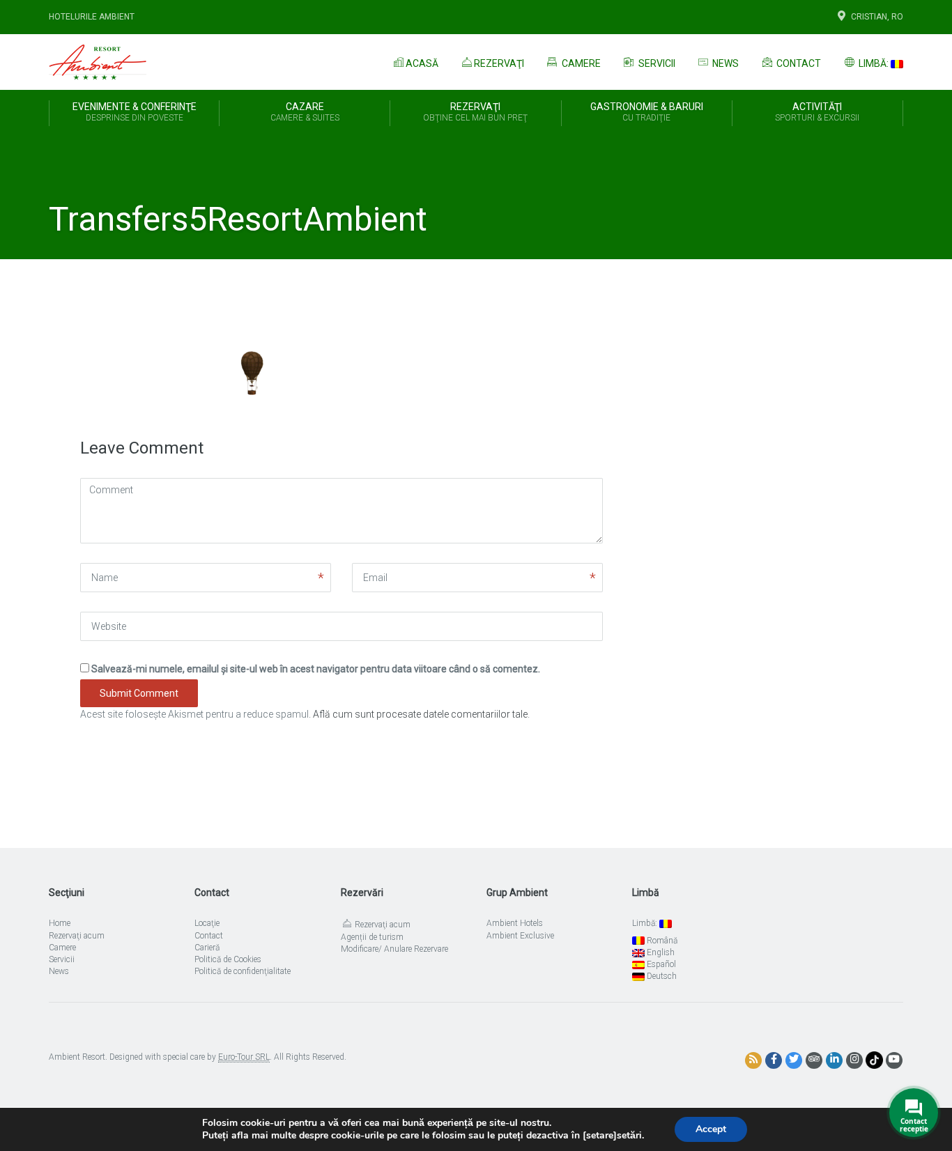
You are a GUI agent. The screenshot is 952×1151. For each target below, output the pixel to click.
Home (59, 923)
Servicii (655, 63)
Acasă (422, 63)
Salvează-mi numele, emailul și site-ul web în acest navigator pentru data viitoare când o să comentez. (315, 668)
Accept (711, 1129)
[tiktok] (874, 1060)
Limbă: (874, 63)
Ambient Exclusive (520, 936)
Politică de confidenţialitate (242, 971)
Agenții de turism (372, 937)
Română (661, 940)
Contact (797, 63)
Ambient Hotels (514, 923)
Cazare (304, 112)
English (660, 952)
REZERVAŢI (475, 112)
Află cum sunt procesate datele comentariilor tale (420, 714)
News (724, 63)
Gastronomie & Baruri (646, 112)
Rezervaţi (499, 63)
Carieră (207, 947)
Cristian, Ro (877, 17)
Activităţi (817, 112)
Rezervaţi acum (77, 936)
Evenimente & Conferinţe (134, 112)
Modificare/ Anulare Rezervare (394, 949)
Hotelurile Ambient (92, 17)
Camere (580, 63)
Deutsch (661, 976)
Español (660, 964)
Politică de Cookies (227, 959)
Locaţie (207, 923)
